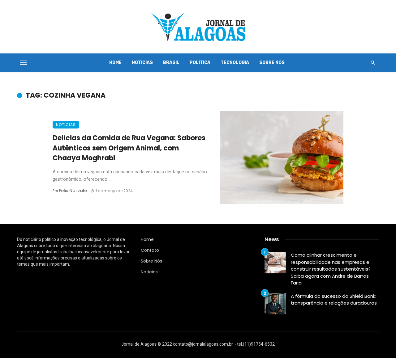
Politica (200, 62)
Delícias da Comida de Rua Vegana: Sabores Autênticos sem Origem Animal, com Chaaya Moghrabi (129, 148)
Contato (150, 250)
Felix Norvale (73, 190)
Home (115, 62)
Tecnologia (235, 62)
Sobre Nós (272, 62)
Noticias (142, 62)
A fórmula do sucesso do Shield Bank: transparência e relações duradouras (334, 299)
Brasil (171, 62)
